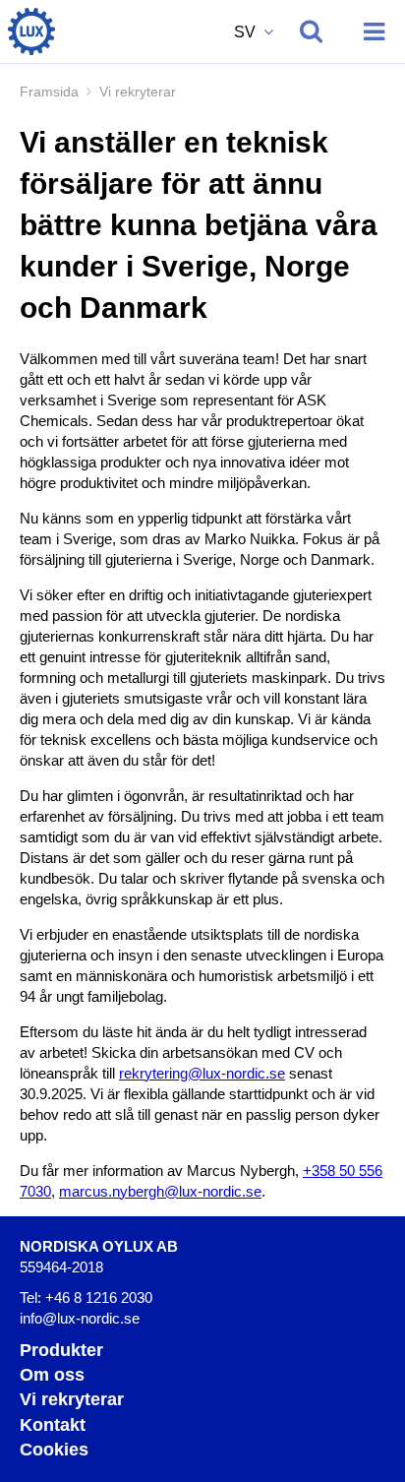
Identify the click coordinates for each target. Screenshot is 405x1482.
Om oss (52, 1375)
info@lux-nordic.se (80, 1318)
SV (247, 32)
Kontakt (53, 1425)
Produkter (61, 1350)
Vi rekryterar (72, 1399)
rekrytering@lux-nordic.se (202, 1073)
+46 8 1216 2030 (98, 1297)
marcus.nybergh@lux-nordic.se (160, 1191)
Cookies (54, 1449)
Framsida (49, 91)
